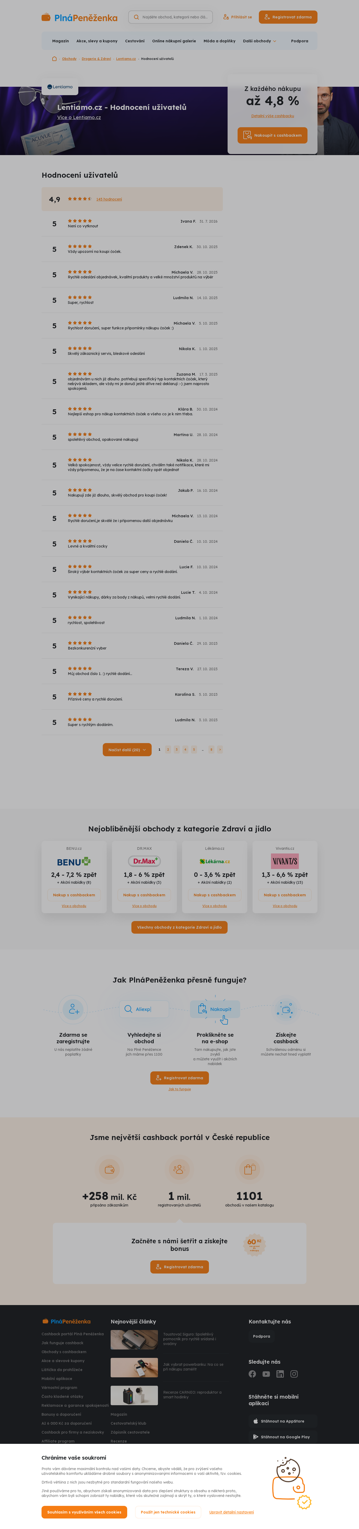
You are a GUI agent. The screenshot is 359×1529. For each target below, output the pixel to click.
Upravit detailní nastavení (231, 1512)
